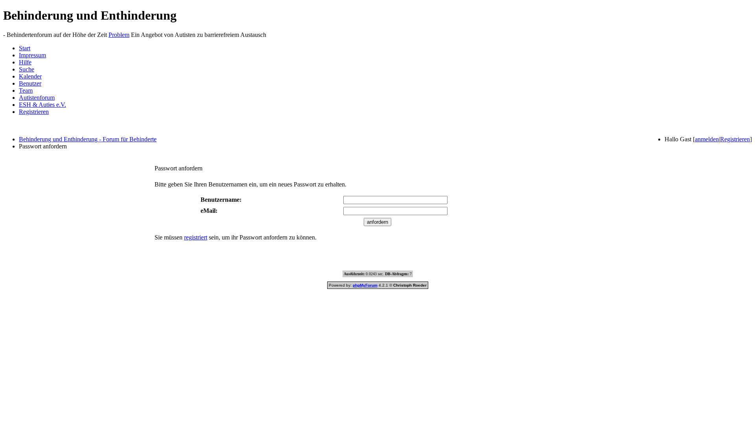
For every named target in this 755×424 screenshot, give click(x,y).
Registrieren (34, 111)
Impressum (32, 55)
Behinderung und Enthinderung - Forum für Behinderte (88, 139)
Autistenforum (37, 97)
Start (24, 48)
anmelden (707, 139)
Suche (26, 69)
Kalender (30, 76)
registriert (195, 237)
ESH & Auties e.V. (42, 104)
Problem (119, 34)
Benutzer (30, 83)
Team (26, 90)
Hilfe (25, 62)
